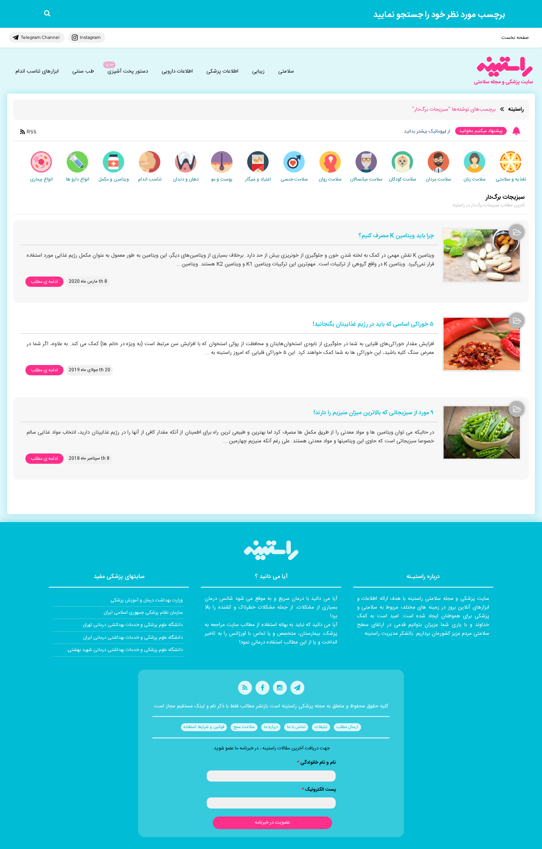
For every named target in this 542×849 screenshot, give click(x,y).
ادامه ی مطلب (44, 282)
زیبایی (258, 71)
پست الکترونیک (319, 789)
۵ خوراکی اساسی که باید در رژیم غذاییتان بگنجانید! (373, 324)
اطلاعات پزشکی (222, 71)
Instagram (90, 37)
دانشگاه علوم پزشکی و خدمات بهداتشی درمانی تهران (133, 625)
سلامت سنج (244, 727)
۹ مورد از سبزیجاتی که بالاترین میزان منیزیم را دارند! (373, 413)
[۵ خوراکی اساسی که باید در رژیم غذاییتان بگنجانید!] (482, 344)
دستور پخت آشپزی (128, 71)
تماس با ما (296, 727)
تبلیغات (321, 727)
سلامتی (286, 71)
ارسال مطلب (347, 727)
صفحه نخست (515, 38)
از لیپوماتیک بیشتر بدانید (427, 131)
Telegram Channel (40, 37)
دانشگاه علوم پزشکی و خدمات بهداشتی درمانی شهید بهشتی (125, 650)
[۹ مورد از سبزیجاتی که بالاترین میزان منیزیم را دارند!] (482, 432)
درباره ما (271, 727)
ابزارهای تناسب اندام (37, 71)
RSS (32, 131)
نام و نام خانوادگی (316, 762)
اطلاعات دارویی (177, 71)
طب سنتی (83, 71)
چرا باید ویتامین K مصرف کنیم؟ (396, 236)
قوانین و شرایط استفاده (204, 727)
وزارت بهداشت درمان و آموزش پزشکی (146, 600)
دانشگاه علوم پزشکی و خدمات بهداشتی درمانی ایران (133, 638)
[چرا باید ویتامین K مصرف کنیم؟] (482, 255)
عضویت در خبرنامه (272, 822)
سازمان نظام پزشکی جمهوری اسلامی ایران (143, 613)
